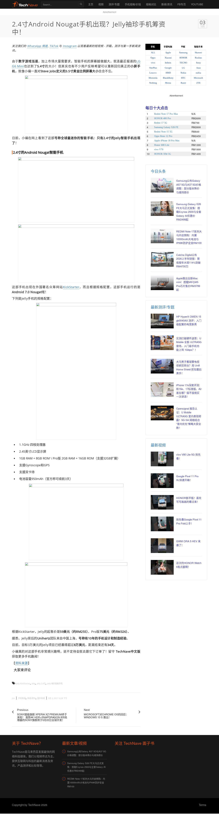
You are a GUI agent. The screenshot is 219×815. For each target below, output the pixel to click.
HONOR (183, 57)
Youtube (197, 4)
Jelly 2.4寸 (41, 683)
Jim (13, 698)
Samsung (183, 52)
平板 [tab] (183, 47)
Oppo (153, 57)
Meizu (168, 83)
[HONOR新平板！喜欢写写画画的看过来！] (162, 502)
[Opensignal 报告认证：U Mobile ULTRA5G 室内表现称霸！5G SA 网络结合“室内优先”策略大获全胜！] (162, 413)
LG (183, 67)
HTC (183, 78)
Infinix (168, 62)
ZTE (198, 83)
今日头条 (158, 171)
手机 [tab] (153, 47)
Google (168, 67)
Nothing (153, 83)
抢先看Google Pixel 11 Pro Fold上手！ (189, 521)
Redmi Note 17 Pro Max (166, 114)
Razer (183, 83)
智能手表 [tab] (198, 47)
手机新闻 (22, 698)
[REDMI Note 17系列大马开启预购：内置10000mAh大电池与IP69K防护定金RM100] (162, 236)
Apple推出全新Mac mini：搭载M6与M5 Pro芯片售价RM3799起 (188, 284)
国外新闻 (41, 698)
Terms (202, 805)
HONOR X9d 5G (162, 154)
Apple (168, 52)
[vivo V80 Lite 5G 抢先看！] (162, 459)
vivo (153, 62)
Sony (198, 62)
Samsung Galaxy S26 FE (166, 127)
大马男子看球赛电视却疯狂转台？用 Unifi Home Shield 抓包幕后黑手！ (189, 367)
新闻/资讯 (166, 4)
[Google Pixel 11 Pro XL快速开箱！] (162, 480)
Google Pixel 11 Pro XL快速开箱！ (187, 478)
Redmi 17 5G (160, 123)
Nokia (183, 72)
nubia (198, 72)
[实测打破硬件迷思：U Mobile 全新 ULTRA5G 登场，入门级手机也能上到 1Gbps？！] (162, 342)
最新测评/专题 (162, 307)
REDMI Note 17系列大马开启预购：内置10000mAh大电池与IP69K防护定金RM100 (189, 237)
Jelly (33, 683)
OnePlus (153, 67)
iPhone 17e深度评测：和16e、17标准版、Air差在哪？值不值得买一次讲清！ (189, 390)
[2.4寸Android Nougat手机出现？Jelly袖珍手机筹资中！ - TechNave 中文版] (25, 4)
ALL (153, 52)
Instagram (70, 46)
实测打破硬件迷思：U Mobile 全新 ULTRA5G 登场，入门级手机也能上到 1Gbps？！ (189, 344)
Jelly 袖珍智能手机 (55, 683)
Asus (198, 67)
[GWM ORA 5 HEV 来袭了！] (162, 545)
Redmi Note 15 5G (163, 131)
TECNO (183, 62)
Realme (198, 57)
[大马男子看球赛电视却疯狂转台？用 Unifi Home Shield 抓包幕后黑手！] (162, 366)
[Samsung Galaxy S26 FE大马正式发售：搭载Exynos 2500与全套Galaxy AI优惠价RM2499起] (162, 208)
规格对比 (151, 4)
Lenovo (153, 72)
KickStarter (71, 287)
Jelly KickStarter (23, 683)
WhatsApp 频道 (37, 46)
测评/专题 (114, 4)
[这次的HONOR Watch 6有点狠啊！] (162, 567)
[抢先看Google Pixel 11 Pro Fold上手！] (162, 524)
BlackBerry (168, 78)
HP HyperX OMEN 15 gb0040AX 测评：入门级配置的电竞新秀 (188, 320)
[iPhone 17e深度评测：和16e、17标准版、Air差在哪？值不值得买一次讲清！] (162, 389)
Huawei (198, 52)
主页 (90, 4)
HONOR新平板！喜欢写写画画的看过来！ (188, 500)
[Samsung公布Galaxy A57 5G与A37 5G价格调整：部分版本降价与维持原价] (162, 185)
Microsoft (198, 78)
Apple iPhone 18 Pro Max (166, 140)
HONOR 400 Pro (162, 118)
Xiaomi (168, 57)
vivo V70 (158, 149)
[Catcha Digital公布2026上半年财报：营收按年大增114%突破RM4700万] (162, 259)
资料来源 (21, 663)
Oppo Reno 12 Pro (163, 136)
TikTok (53, 46)
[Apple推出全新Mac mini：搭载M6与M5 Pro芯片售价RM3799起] (162, 282)
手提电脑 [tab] (168, 47)
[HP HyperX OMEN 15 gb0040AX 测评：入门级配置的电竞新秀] (162, 321)
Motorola (153, 78)
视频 (101, 4)
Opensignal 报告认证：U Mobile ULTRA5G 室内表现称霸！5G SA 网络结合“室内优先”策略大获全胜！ (188, 418)
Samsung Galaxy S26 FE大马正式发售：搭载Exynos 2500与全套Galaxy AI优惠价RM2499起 (188, 211)
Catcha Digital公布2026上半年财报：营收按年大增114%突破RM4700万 (188, 260)
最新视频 (158, 444)
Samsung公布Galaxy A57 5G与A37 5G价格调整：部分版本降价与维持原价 (188, 186)
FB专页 (181, 4)
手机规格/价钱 (133, 4)
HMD (168, 72)
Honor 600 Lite (161, 145)
